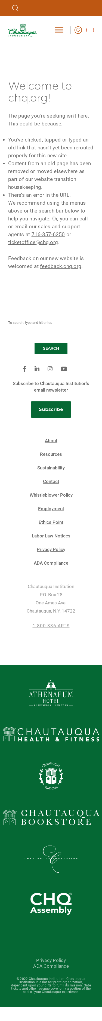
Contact (51, 481)
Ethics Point (51, 522)
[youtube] (64, 369)
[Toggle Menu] (59, 29)
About (51, 440)
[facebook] (24, 369)
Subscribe (51, 409)
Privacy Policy (51, 549)
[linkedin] (37, 369)
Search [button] (51, 348)
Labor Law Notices (51, 536)
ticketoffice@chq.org (33, 242)
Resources (51, 454)
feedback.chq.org (60, 266)
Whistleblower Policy (51, 495)
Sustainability (51, 467)
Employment (51, 508)
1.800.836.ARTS (51, 625)
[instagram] (50, 369)
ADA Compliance (51, 563)
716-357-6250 (48, 234)
